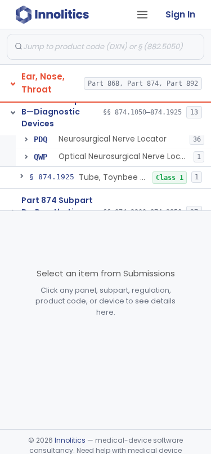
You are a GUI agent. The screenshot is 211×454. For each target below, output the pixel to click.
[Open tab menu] (142, 14)
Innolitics (70, 440)
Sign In (180, 14)
